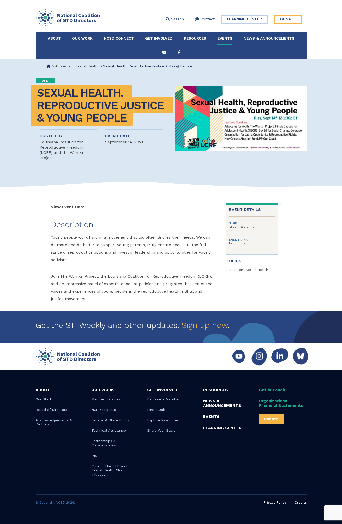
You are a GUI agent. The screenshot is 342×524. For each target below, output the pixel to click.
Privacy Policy (274, 502)
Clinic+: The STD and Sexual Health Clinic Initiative (109, 470)
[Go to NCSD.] (49, 66)
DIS (94, 456)
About (54, 38)
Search (177, 19)
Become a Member (163, 399)
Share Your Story (161, 430)
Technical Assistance (108, 430)
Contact (207, 19)
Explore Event (239, 243)
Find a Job (156, 410)
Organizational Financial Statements (281, 403)
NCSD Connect (119, 38)
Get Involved (159, 38)
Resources (195, 38)
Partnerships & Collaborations (103, 443)
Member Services (105, 399)
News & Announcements (269, 38)
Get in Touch (272, 389)
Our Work (82, 38)
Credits (301, 502)
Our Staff (43, 399)
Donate (288, 19)
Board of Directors (51, 410)
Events (224, 38)
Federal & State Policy (110, 420)
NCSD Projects (103, 410)
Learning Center (244, 19)
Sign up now (205, 325)
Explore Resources (163, 420)
